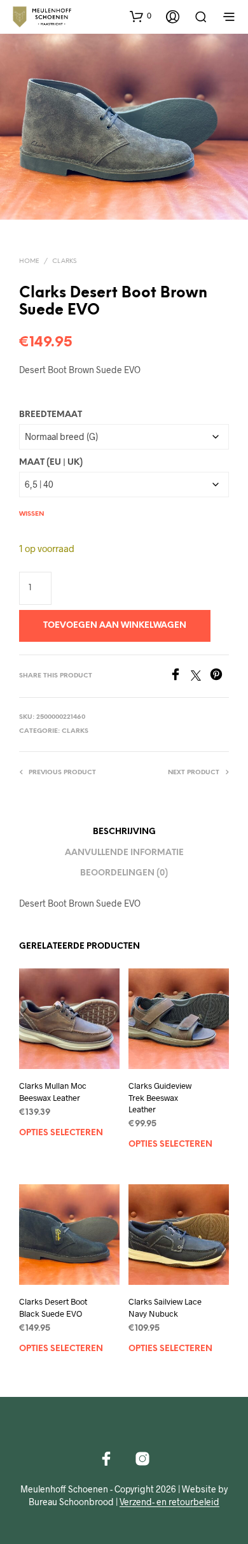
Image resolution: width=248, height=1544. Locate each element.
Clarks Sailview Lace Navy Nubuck (165, 1307)
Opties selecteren (61, 1132)
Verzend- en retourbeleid (169, 1502)
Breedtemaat (50, 415)
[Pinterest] (219, 676)
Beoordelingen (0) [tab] (124, 873)
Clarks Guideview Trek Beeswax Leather (159, 1097)
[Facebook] (180, 676)
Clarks (64, 261)
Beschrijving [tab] (124, 832)
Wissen (31, 514)
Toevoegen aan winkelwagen (114, 625)
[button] (140, 16)
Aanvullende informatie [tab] (124, 853)
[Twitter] (200, 676)
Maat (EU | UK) (51, 462)
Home (29, 261)
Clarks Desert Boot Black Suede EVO (53, 1307)
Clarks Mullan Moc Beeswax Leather (52, 1091)
